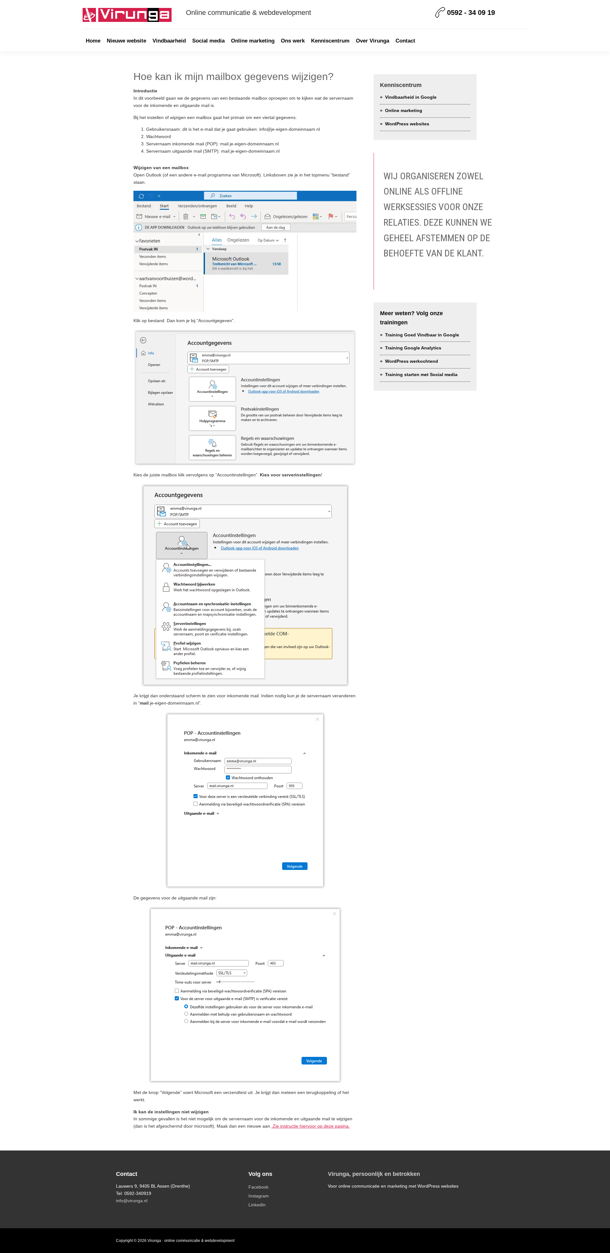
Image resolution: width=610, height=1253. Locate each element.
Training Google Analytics (413, 347)
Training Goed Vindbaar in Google (422, 334)
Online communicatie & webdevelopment (248, 13)
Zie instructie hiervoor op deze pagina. (310, 1126)
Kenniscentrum (401, 85)
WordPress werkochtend (411, 361)
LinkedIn (257, 1204)
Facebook (258, 1187)
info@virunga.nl (131, 1200)
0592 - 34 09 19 (471, 13)
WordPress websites (407, 123)
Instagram (258, 1195)
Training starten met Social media (421, 374)
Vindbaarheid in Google (411, 97)
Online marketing (403, 110)
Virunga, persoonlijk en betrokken (374, 1174)
